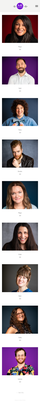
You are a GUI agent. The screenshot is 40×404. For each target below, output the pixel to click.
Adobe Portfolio (22, 400)
